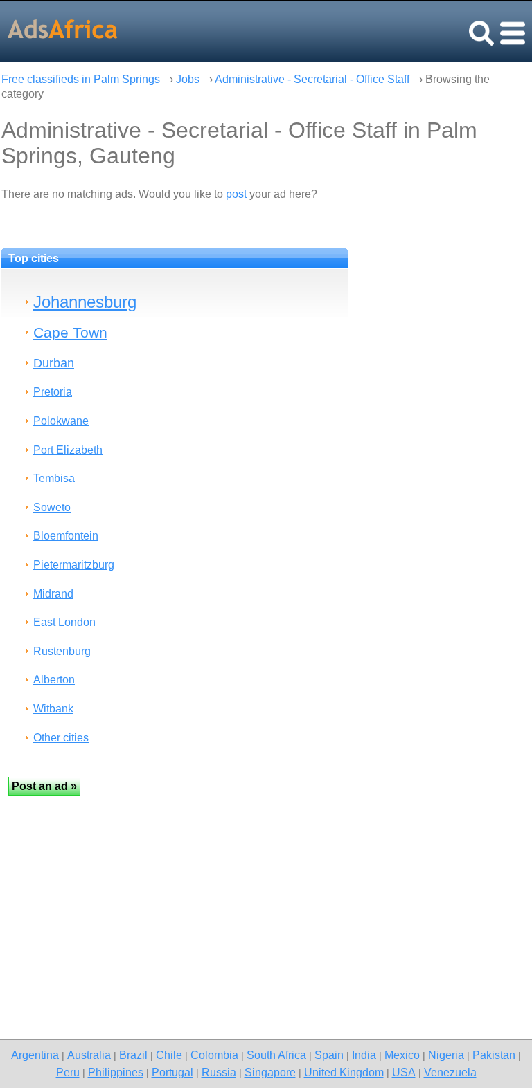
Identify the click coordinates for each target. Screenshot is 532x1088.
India (364, 1055)
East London (64, 622)
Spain (329, 1055)
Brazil (133, 1055)
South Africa (276, 1055)
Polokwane (61, 421)
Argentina (35, 1055)
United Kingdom (344, 1072)
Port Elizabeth (68, 450)
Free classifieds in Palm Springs (80, 79)
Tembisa (54, 478)
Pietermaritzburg (73, 565)
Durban (53, 363)
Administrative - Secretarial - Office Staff (312, 79)
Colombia (214, 1055)
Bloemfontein (65, 536)
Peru (68, 1072)
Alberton (54, 679)
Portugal (172, 1072)
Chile (169, 1055)
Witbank (53, 708)
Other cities (61, 738)
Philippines (115, 1072)
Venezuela (450, 1072)
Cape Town (70, 332)
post (236, 194)
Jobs (188, 79)
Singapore (270, 1072)
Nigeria (446, 1055)
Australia (89, 1055)
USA (404, 1072)
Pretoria (52, 392)
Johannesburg (84, 302)
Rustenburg (62, 651)
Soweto (52, 507)
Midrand (53, 594)
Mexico (402, 1055)
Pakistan (493, 1055)
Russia (219, 1072)
